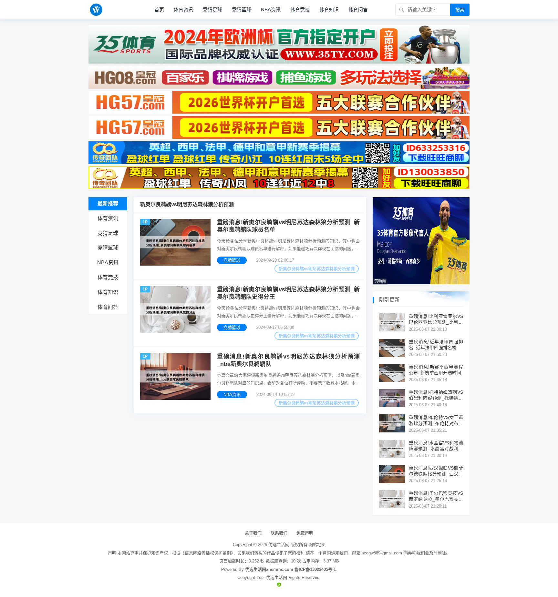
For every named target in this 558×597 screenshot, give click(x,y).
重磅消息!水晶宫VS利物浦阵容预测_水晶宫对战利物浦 (436, 445)
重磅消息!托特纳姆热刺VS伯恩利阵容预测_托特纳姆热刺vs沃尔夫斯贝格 (436, 395)
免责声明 (304, 533)
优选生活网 (278, 544)
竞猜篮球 (241, 9)
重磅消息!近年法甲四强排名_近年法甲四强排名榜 (436, 344)
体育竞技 (300, 9)
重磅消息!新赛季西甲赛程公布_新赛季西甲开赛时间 (436, 369)
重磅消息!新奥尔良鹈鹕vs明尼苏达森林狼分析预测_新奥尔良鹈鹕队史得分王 (288, 293)
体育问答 (358, 9)
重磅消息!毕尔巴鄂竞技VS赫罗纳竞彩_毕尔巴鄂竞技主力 (436, 496)
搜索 (459, 9)
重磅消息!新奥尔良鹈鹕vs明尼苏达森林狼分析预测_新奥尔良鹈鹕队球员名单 (288, 226)
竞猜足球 (212, 9)
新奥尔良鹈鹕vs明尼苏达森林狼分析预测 (317, 268)
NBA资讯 (271, 9)
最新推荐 (108, 203)
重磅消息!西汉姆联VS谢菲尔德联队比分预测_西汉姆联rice (436, 471)
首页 (159, 9)
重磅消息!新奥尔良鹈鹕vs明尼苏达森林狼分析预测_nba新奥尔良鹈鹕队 (288, 360)
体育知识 (329, 9)
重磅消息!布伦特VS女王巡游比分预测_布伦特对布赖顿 (436, 420)
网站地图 (317, 544)
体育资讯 (183, 9)
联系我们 (279, 533)
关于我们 (253, 533)
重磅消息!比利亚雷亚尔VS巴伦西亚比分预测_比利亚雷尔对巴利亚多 (436, 319)
